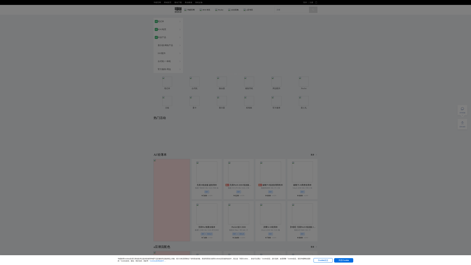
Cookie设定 (323, 260)
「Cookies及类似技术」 (156, 261)
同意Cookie (344, 260)
